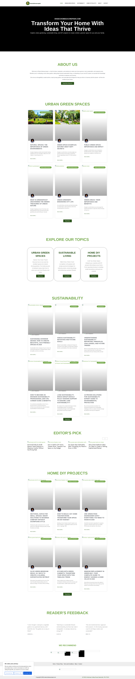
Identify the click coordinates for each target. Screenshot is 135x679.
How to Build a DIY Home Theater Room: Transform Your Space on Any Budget (57, 446)
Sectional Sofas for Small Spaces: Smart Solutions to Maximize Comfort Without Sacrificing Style (35, 447)
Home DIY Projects (91, 3)
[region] (18, 668)
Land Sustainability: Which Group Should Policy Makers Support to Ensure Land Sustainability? (67, 398)
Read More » (33, 158)
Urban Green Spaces (70, 3)
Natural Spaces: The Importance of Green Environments (39, 147)
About (100, 3)
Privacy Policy (59, 664)
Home (61, 3)
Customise (9, 673)
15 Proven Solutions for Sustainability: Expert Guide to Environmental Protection (92, 398)
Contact (106, 3)
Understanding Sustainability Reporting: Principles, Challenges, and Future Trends (94, 341)
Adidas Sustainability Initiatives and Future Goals (66, 339)
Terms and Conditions (69, 664)
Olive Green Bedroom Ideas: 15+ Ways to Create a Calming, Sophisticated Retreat (98, 446)
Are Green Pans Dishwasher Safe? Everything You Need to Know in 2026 (77, 446)
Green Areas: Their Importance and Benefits (92, 202)
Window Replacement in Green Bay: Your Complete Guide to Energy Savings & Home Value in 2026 (94, 575)
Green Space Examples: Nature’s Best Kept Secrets (67, 147)
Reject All (18, 673)
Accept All (27, 673)
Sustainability (81, 3)
